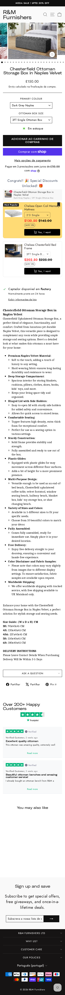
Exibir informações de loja (22, 299)
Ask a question (32, 673)
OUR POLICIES (31, 957)
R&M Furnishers (17, 14)
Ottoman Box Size (31, 113)
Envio (12, 86)
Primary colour (31, 98)
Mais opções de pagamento (32, 160)
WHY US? (32, 941)
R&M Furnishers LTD (31, 933)
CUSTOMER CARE (31, 949)
